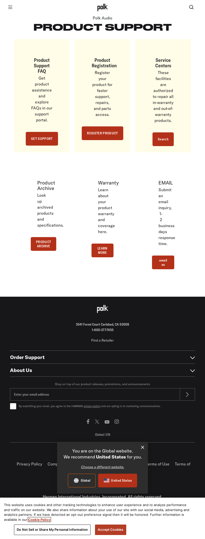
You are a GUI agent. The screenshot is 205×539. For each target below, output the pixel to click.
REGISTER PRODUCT (102, 133)
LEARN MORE (103, 250)
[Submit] (187, 394)
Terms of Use (158, 463)
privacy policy (92, 406)
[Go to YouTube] (107, 421)
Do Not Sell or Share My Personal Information (52, 530)
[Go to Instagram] (116, 421)
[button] (191, 7)
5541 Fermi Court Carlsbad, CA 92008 (102, 324)
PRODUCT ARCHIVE (43, 244)
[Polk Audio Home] (102, 7)
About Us (21, 370)
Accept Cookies (110, 530)
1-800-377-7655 (103, 330)
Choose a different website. (102, 467)
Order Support (27, 357)
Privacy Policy (29, 463)
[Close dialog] (142, 447)
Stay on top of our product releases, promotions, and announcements (102, 384)
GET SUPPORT (42, 138)
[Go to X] (97, 421)
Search (163, 139)
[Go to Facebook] (88, 421)
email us (163, 262)
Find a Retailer (102, 340)
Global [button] (102, 434)
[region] (102, 518)
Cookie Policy (39, 520)
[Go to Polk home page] (102, 309)
